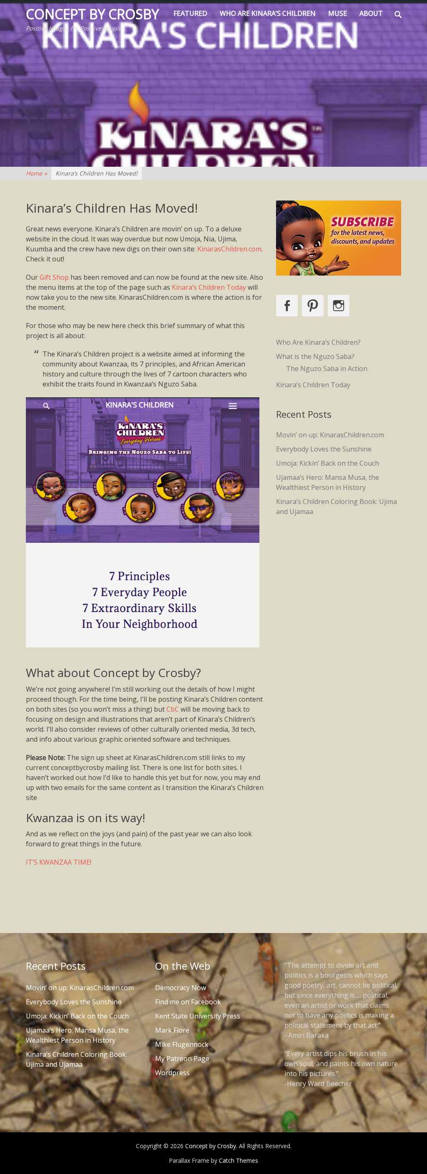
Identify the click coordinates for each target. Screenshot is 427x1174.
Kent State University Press (197, 1016)
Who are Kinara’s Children (268, 13)
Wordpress (172, 1072)
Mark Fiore (172, 1030)
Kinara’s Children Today (209, 287)
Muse (337, 13)
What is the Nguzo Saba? (315, 356)
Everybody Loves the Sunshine (324, 449)
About (371, 13)
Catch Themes (238, 1160)
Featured (190, 13)
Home (36, 173)
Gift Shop (54, 277)
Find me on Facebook (188, 1001)
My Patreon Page (182, 1058)
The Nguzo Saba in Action (326, 368)
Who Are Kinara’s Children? (318, 342)
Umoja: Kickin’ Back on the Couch (327, 463)
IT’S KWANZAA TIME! (58, 862)
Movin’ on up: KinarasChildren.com (330, 434)
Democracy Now (180, 987)
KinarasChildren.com (229, 248)
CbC (172, 709)
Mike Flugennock (181, 1044)
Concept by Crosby (92, 14)
